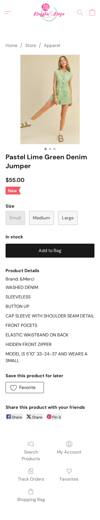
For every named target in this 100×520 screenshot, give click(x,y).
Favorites (69, 479)
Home (12, 45)
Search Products (31, 455)
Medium (41, 218)
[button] (50, 12)
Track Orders (31, 479)
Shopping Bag (31, 499)
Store (30, 45)
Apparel (52, 45)
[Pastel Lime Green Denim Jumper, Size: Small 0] (49, 99)
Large (68, 218)
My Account (69, 452)
